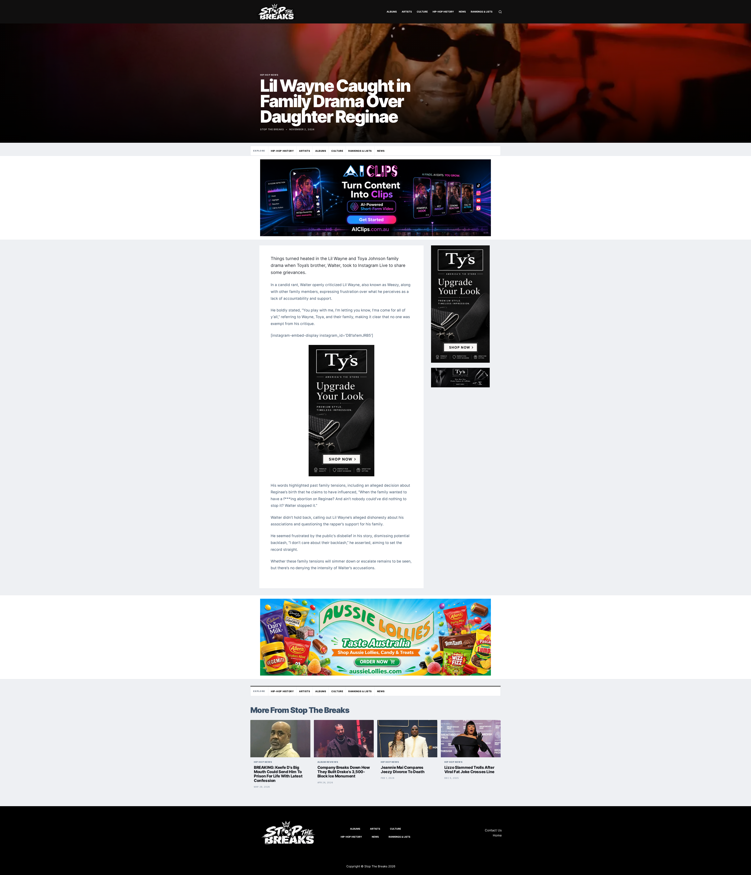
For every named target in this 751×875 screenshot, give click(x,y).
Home (497, 835)
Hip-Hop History (443, 11)
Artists (407, 11)
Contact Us (493, 830)
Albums (392, 11)
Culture (422, 11)
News (462, 11)
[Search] (500, 11)
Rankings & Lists (481, 11)
